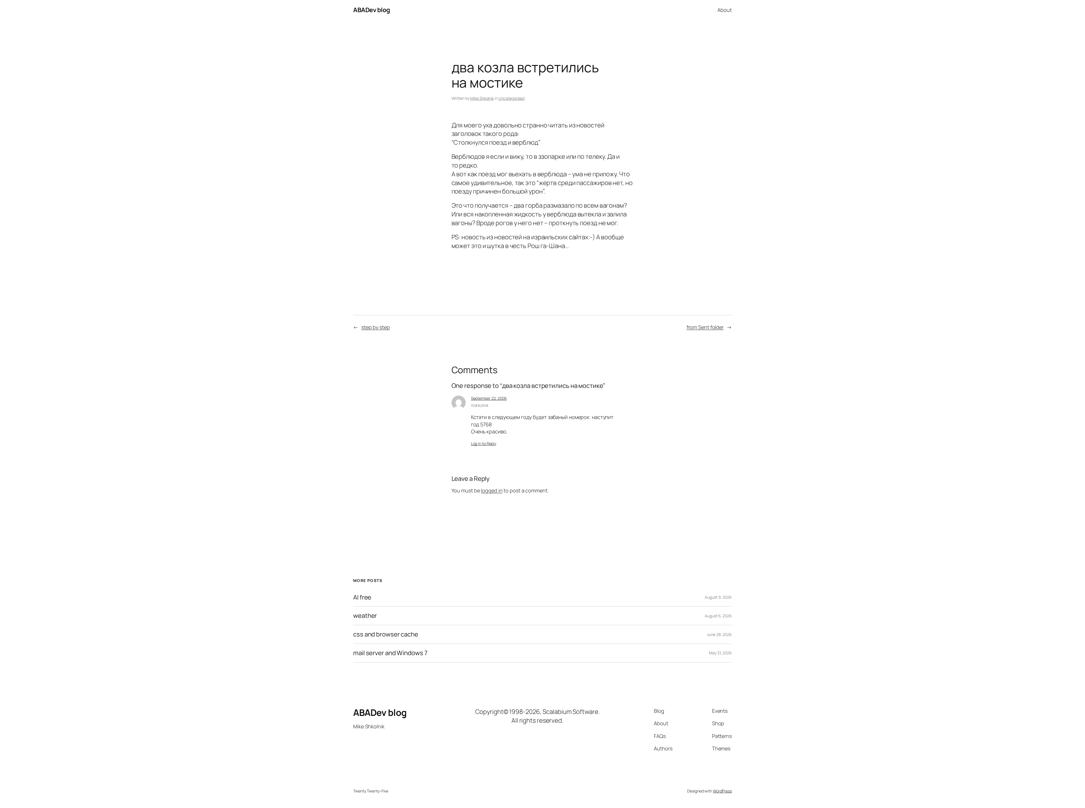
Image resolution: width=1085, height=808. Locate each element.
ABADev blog (371, 10)
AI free (362, 597)
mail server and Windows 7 (390, 653)
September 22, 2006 (489, 398)
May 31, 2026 (720, 652)
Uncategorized (511, 98)
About (724, 9)
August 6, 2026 (718, 615)
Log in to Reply (483, 443)
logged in (491, 490)
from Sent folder (705, 327)
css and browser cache (385, 634)
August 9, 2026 (718, 597)
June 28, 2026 (719, 634)
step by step (375, 327)
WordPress (722, 791)
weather (365, 615)
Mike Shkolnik (482, 98)
